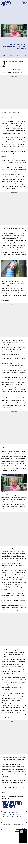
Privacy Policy (5, 825)
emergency (9, 133)
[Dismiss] (26, 830)
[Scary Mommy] (6, 3)
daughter (15, 154)
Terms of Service (21, 824)
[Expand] (21, 830)
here (19, 72)
